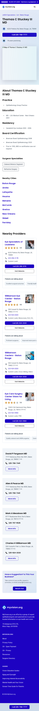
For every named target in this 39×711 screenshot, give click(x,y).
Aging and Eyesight (9, 675)
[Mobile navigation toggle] (34, 7)
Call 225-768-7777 (19, 707)
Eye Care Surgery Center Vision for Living (13, 396)
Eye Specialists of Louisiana (14, 243)
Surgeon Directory (8, 658)
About (4, 639)
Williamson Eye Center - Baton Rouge (12, 298)
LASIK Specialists (8, 15)
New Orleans (8, 213)
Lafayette (7, 192)
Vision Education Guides (10, 671)
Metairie (6, 200)
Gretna (6, 209)
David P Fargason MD (16, 453)
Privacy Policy (7, 643)
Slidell (5, 218)
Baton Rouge (24, 15)
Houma (6, 196)
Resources (6, 654)
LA (17, 15)
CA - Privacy (6, 650)
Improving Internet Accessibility (13, 678)
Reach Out (19, 588)
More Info (13, 469)
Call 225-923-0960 (19, 421)
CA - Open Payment (9, 646)
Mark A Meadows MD (16, 513)
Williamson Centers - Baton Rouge (13, 355)
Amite (5, 187)
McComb (7, 205)
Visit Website (19, 271)
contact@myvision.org (24, 582)
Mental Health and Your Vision (12, 682)
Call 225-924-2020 (19, 323)
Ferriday (6, 222)
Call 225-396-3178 (19, 266)
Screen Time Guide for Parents (13, 686)
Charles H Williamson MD (18, 543)
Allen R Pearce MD (15, 483)
